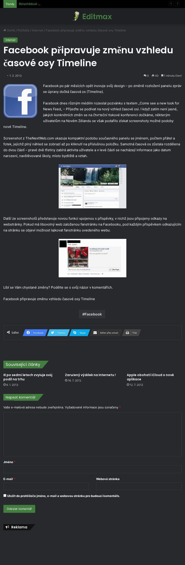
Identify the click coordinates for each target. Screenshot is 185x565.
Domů (10, 30)
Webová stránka (108, 479)
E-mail (9, 479)
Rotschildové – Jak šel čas (37, 4)
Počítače (24, 30)
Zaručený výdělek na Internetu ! (91, 375)
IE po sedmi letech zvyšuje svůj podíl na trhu (28, 377)
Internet (37, 30)
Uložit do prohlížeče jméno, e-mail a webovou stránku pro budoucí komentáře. (63, 496)
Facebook (93, 314)
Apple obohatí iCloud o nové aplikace (150, 377)
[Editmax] (92, 16)
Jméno (9, 462)
